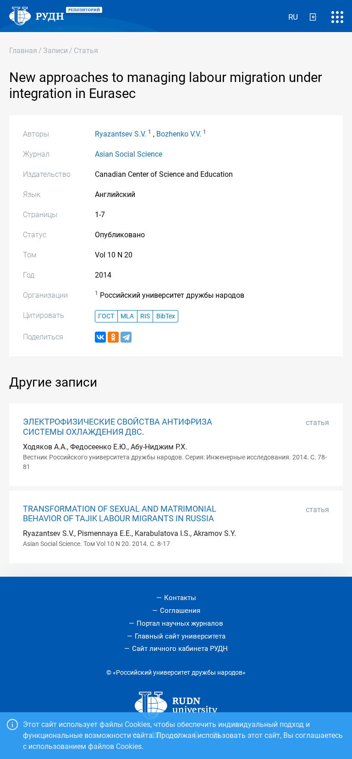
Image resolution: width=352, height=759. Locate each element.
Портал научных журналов (180, 623)
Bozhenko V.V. (178, 134)
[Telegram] (126, 337)
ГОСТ (106, 316)
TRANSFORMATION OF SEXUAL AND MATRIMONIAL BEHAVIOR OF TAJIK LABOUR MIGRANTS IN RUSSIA (119, 513)
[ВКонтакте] (100, 337)
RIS (145, 316)
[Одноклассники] (113, 337)
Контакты (180, 598)
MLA (127, 316)
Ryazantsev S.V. (120, 134)
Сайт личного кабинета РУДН (180, 648)
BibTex (165, 316)
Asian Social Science (128, 154)
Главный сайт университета (180, 636)
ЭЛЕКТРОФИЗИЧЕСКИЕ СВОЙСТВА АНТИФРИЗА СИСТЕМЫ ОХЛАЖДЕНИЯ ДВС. (117, 426)
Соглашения (180, 610)
